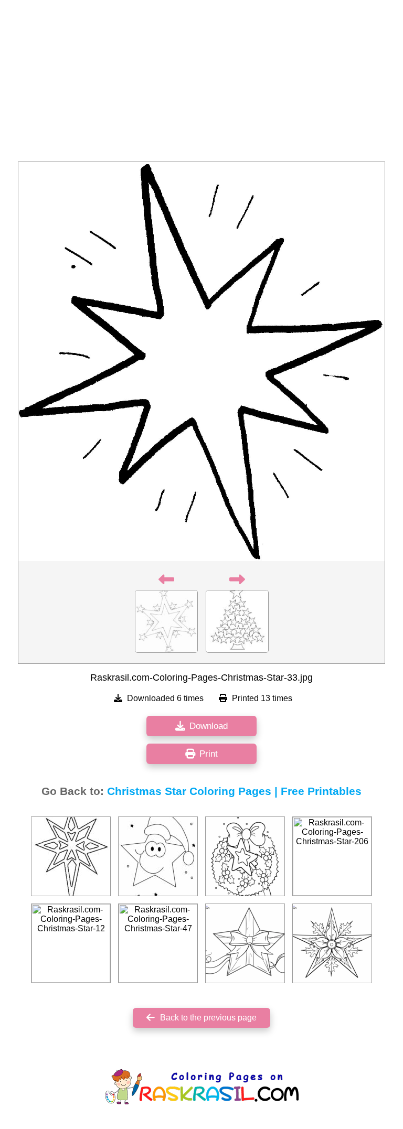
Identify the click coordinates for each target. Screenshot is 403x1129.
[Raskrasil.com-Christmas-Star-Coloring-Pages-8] (332, 943)
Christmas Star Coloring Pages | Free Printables (234, 791)
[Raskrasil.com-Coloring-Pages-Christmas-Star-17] (71, 856)
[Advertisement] (201, 83)
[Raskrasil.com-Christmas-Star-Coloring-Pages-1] (245, 943)
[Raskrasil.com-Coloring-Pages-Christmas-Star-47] (158, 943)
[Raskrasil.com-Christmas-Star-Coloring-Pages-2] (245, 856)
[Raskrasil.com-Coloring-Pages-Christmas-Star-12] (71, 943)
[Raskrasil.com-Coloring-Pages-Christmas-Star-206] (332, 856)
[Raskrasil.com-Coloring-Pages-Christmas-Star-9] (158, 856)
